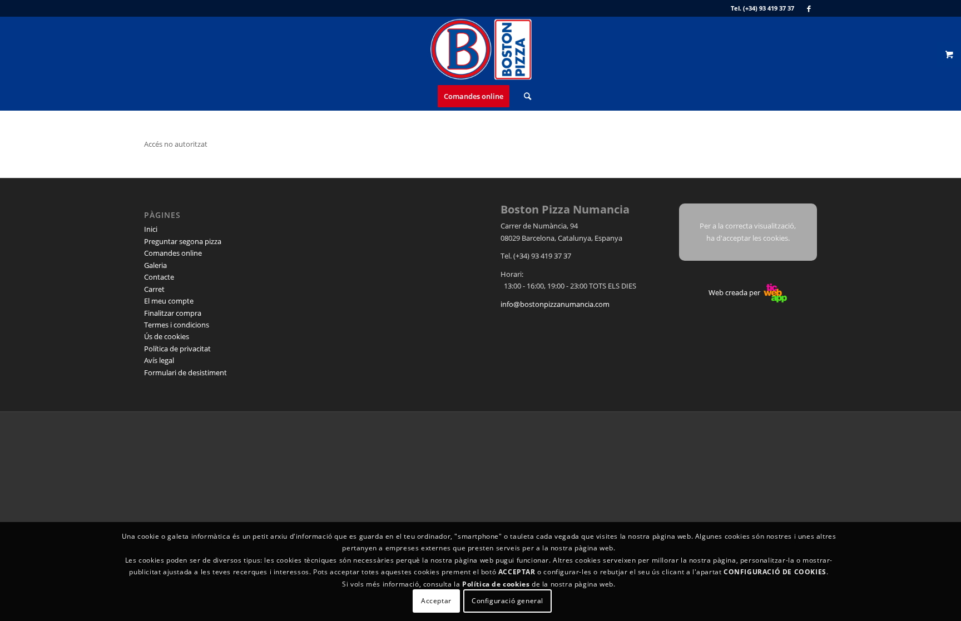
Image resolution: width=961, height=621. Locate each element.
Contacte (159, 277)
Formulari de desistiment (185, 372)
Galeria (155, 265)
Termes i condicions (176, 325)
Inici (150, 229)
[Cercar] (524, 96)
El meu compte (169, 301)
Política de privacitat (177, 349)
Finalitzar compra (172, 313)
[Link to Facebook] (808, 8)
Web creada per (735, 292)
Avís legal (159, 360)
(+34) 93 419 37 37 (768, 8)
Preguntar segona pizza (182, 241)
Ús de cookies (166, 336)
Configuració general (507, 601)
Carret (154, 289)
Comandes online (173, 253)
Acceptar (436, 601)
